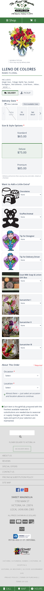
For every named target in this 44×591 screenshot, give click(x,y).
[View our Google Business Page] (22, 491)
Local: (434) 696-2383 (22, 509)
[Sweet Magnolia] (22, 14)
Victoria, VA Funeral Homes (15, 561)
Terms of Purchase (29, 577)
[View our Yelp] (26, 491)
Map (23, 588)
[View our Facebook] (18, 491)
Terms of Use (22, 581)
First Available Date (31, 104)
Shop (12, 20)
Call (8, 588)
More (5, 87)
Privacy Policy (11, 577)
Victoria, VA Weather (11, 569)
